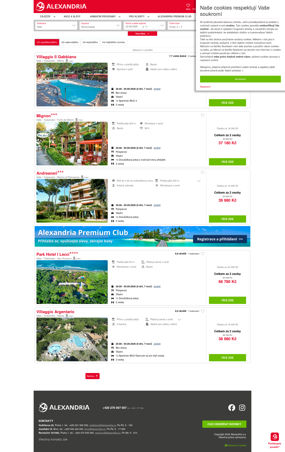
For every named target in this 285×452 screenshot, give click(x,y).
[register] (142, 237)
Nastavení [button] (205, 86)
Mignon (43, 115)
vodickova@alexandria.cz (102, 425)
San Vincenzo (64, 258)
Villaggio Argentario (55, 311)
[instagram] (242, 407)
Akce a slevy (72, 16)
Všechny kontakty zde (53, 439)
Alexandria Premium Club (174, 16)
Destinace (41, 23)
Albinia (60, 60)
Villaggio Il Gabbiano (56, 56)
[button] (47, 16)
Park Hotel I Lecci (52, 254)
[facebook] (231, 407)
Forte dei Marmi (65, 119)
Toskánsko (49, 60)
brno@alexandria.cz (95, 429)
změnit (157, 88)
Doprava (85, 23)
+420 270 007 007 (115, 407)
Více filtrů (140, 33)
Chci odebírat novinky (224, 424)
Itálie (38, 60)
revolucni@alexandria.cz (108, 432)
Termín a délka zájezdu (135, 23)
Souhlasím (240, 79)
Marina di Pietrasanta (68, 177)
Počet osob (174, 23)
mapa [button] (71, 61)
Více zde (227, 103)
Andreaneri (46, 173)
